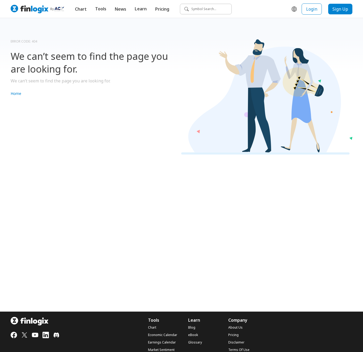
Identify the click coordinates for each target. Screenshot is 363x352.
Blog (191, 327)
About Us (235, 327)
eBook (193, 335)
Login (311, 9)
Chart (81, 9)
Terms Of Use (239, 350)
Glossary (195, 342)
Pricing (162, 9)
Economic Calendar (162, 335)
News (120, 9)
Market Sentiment (161, 350)
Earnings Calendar (162, 342)
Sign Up (340, 9)
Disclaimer (236, 342)
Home (16, 93)
